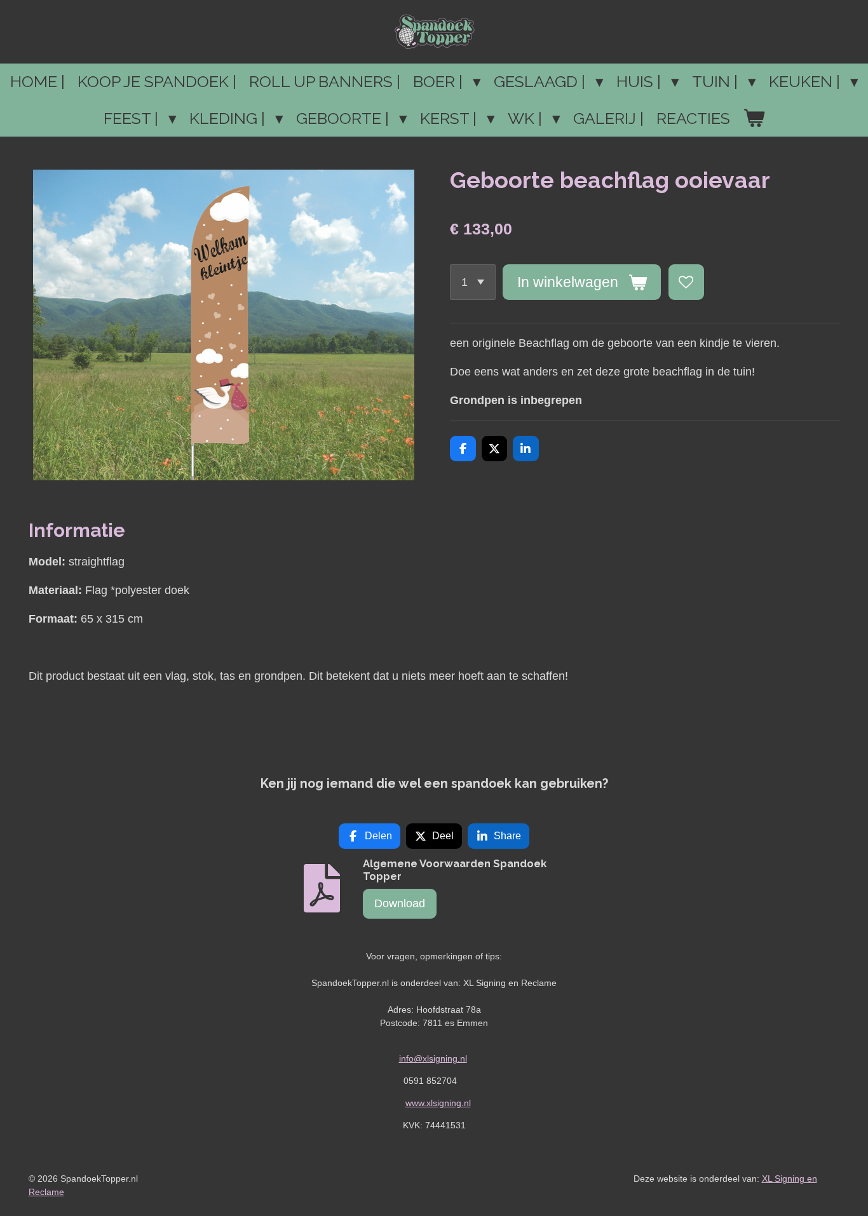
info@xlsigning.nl (433, 1058)
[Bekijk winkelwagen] (753, 118)
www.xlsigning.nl (438, 1103)
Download (399, 903)
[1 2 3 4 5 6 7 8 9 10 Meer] (473, 282)
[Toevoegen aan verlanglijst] (686, 282)
